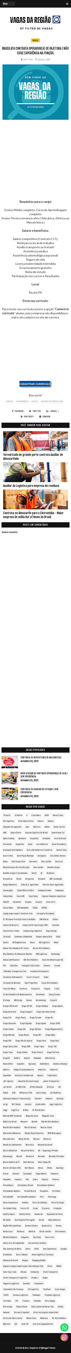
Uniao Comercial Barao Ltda (42, 1306)
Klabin (5, 1093)
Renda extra (47, 1226)
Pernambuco (8, 1185)
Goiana (29, 1000)
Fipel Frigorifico (31, 983)
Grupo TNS (52, 1046)
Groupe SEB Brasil (10, 1006)
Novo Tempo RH (44, 1162)
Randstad (39, 1214)
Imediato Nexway (60, 1064)
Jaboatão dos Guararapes (28, 1081)
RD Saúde (7, 1220)
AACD (47, 815)
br (42, 873)
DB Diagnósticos (19, 942)
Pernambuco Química (45, 1185)
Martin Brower (30, 1127)
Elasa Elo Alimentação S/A (52, 960)
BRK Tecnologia (56, 879)
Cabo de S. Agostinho (29, 884)
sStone (23, 1272)
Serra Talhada (22, 1254)
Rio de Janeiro (45, 1231)
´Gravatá (6, 815)
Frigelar (47, 988)
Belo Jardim (46, 861)
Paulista (18, 1179)
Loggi (5, 1110)
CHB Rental (43, 919)
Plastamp (52, 1197)
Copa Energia (51, 931)
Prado (35, 1208)
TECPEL (6, 1295)
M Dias (25, 1110)
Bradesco (50, 873)
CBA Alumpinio (23, 908)
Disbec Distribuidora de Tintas (16, 948)
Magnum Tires (48, 1116)
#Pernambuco (22, 401)
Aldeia (47, 827)
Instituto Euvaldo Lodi (24, 1075)
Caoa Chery (33, 896)
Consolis (55, 925)
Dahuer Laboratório (44, 936)
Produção (57, 1208)
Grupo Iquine (41, 1023)
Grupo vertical (53, 1052)
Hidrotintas (50, 1058)
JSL (59, 1087)
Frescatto (35, 988)
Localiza (28, 1104)
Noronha (41, 1156)
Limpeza (49, 1098)
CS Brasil (6, 936)
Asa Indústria (42, 844)
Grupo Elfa (7, 1017)
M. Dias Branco (39, 1110)
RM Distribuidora (10, 1237)
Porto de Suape (57, 1202)
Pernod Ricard (30, 1191)
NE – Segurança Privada (48, 1150)
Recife (41, 1220)
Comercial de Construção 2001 (35, 925)
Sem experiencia (49, 1249)
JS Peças (50, 1087)
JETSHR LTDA (21, 1087)
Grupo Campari (26, 1012)
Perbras (55, 1179)
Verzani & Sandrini (21, 1312)
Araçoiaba (34, 838)
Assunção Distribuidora (13, 850)
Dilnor (56, 942)
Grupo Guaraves (9, 1023)
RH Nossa (20, 1231)
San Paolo (37, 1237)
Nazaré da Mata (27, 1150)
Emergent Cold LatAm (30, 965)
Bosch (34, 873)
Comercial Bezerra (10, 925)
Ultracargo (7, 1306)
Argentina (20, 844)
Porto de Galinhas (40, 1202)
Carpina (28, 902)
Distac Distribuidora (41, 948)
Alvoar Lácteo (59, 827)
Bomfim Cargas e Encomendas (15, 873)
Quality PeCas (25, 1214)
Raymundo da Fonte (55, 1214)
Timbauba (36, 1295)
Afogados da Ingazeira (12, 827)
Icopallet (20, 1064)
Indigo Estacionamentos (24, 1069)
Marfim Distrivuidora (11, 1127)
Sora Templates (31, 1348)
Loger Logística (56, 1104)
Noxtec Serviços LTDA (12, 1168)
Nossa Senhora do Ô (11, 1162)
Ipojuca (40, 1075)
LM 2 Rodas (16, 1104)
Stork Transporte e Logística (15, 1278)
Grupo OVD (7, 1041)
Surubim (26, 1283)
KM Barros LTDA (25, 1093)
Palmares (54, 1173)
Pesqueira (44, 1191)
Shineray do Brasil (10, 1260)
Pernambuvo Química (11, 1191)
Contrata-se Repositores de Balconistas (40, 757)
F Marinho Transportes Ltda (14, 971)
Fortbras (23, 988)
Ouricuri (16, 1173)
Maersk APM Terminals (12, 1116)
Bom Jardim (38, 867)
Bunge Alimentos (10, 884)
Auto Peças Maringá (25, 856)
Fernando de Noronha (11, 983)
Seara (27, 1249)
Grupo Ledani (8, 1029)
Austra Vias (8, 856)
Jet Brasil (7, 1087)
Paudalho (7, 1179)
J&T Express (8, 1081)
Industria (42, 1069)
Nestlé (19, 1156)
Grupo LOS (22, 1029)
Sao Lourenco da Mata (37, 1243)
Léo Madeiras (55, 1093)
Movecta (47, 1139)
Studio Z (34, 1278)
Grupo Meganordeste (54, 1029)
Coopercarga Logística (32, 931)
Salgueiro (25, 1237)
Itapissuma (52, 1075)
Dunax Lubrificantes (11, 960)
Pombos (25, 1202)
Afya (27, 827)
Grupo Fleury (21, 1017)
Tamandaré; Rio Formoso (13, 1289)
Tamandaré (38, 1283)
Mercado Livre (9, 1139)
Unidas (60, 1306)
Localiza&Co (40, 1104)
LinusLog (59, 1098)
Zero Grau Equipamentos (43, 1324)
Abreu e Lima (58, 815)
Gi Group (6, 1000)
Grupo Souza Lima (10, 1046)
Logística (15, 1110)
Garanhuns (40, 994)
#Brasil (9, 401)
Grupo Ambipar (42, 1006)
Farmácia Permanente (39, 971)
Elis (4, 965)
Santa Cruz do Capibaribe (13, 1243)
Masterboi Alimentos (12, 1133)
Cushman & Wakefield (23, 936)
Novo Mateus (28, 1162)
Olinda (49, 1168)
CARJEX (6, 902)
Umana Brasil (21, 1306)
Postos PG (24, 1208)
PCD (27, 1179)
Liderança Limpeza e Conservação (17, 1098)
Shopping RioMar (39, 1260)
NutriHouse (29, 1168)
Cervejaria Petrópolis (45, 913)
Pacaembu (27, 1173)
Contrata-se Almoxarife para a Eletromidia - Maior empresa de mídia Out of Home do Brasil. (33, 515)
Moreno (36, 1139)
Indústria (54, 1069)
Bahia (5, 861)
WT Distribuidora (59, 1318)
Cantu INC (21, 896)
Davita (5, 942)
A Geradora (36, 815)
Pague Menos (41, 1173)
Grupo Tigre (39, 1046)
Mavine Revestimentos (34, 1133)
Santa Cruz (49, 1237)
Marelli (34, 1121)
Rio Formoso (60, 1231)
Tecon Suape (60, 1289)
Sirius (49, 1266)
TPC (16, 1301)
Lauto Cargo (41, 1093)
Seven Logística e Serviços (42, 1254)
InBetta (6, 1069)
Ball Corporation (18, 861)
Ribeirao (32, 1231)
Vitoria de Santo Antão (12, 1318)
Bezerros (59, 861)
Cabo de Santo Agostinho (53, 884)
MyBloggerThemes (47, 1348)
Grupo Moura (24, 1035)
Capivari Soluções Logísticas (54, 896)
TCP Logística (33, 1289)
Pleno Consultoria (10, 1202)
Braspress (29, 879)
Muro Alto (30, 1145)
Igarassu (32, 1064)
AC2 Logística (8, 821)
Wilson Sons (31, 1318)
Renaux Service (31, 1226)
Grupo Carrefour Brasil (45, 1012)
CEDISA (44, 908)
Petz (42, 1197)
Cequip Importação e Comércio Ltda (18, 913)
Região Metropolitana (12, 1226)
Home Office (8, 1064)
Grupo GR (49, 1017)
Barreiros (33, 861)
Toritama (7, 1301)
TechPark (47, 1289)
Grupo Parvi (41, 1041)
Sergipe (64, 1249)
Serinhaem (7, 1254)
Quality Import (9, 1214)
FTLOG (56, 988)
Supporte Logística (11, 1283)
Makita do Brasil (10, 1121)
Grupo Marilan (35, 1029)
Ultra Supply (50, 1301)
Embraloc (14, 965)
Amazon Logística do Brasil (36, 832)
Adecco (41, 821)
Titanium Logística (52, 1295)
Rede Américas (54, 1220)
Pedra (35, 1179)
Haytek (27, 1058)
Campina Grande (44, 890)
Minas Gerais (24, 1139)
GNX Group (18, 1000)
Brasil (35, 40)
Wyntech (6, 1324)
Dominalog (55, 954)
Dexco (32, 942)
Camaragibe (8, 890)
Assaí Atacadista (59, 844)
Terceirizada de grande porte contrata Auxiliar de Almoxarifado (33, 456)
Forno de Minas (9, 988)
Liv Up (5, 1104)
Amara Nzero (16, 832)
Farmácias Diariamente (12, 977)
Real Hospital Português (25, 1220)
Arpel (30, 844)
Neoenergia (7, 1156)
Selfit (36, 1249)
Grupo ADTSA (27, 1006)
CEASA (35, 908)
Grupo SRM (26, 1046)
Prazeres (46, 1208)
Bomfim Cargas (53, 867)
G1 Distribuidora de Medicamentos (17, 994)
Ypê (15, 1324)
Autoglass (42, 856)
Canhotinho (8, 896)
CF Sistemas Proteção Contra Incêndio (19, 919)
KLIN (13, 1093)
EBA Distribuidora (31, 960)
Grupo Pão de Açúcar (24, 1041)
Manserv (24, 1121)
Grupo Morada (9, 1035)
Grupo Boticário (9, 1012)
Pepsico (45, 1179)
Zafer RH (24, 1324)
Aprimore (22, 838)
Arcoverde (7, 844)
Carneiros (17, 902)
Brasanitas (7, 879)
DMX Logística (41, 954)
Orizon (5, 1173)
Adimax (50, 821)
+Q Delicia (18, 815)
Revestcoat (8, 1231)
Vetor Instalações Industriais (45, 1312)
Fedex (46, 977)
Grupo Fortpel (35, 1017)
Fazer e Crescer (33, 977)
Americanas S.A (58, 832)
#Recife (34, 401)
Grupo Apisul (57, 1006)
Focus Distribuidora (50, 983)
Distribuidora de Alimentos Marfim (17, 954)
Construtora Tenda (11, 931)
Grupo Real (54, 1041)
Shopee (25, 1260)
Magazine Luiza (32, 1116)
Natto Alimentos (10, 1150)
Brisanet (41, 879)
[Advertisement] (35, 164)
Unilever (6, 1312)
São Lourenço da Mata (12, 1249)
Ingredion (7, 1075)
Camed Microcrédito (25, 890)
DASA (58, 936)
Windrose (44, 1318)
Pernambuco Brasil (25, 1185)
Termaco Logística (20, 1295)
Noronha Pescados (56, 1156)
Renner (59, 1226)
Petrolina (56, 1191)
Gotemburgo (41, 1000)
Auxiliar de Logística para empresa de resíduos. (31, 486)
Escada (57, 965)
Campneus (59, 890)
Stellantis (35, 1272)
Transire (25, 1301)
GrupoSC (6, 1058)
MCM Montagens (54, 1133)
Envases (47, 965)
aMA (4, 832)
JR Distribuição (36, 1087)
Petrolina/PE (8, 1197)
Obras (40, 1168)
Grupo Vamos (22, 1052)
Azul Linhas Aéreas (58, 856)
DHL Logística (44, 942)
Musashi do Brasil (45, 1145)
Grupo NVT (37, 1035)
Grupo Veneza (37, 1052)
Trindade (37, 1301)
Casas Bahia (8, 908)
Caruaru (39, 902)
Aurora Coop (61, 850)
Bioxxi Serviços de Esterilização (16, 867)
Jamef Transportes (51, 1081)
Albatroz (36, 827)
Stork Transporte (50, 1272)
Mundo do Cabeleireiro (12, 1145)
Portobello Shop (9, 1208)
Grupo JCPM (55, 1023)
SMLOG (58, 1266)
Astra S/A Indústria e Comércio (39, 850)
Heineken (37, 1058)
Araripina (46, 838)
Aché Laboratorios (26, 821)
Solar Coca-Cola (9, 1272)
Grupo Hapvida (26, 1023)
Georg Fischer (54, 994)
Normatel (30, 1156)
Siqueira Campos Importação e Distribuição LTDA (23, 1266)
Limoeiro (38, 1098)
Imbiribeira (44, 1064)
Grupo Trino (8, 1052)
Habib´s (17, 1058)
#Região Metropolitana (52, 401)
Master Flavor (46, 1127)
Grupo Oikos (50, 1035)
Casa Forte (50, 902)
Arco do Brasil (60, 838)
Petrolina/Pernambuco (26, 1197)
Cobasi (55, 919)
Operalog (59, 1168)
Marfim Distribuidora (50, 1121)
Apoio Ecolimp (8, 838)
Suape (45, 1278)
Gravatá (53, 1000)
